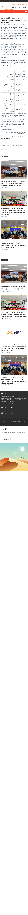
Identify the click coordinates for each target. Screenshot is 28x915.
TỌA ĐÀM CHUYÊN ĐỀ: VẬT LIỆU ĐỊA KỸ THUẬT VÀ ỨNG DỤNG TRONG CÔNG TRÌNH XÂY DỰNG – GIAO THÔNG (13, 183)
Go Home (6, 439)
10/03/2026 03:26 (4, 249)
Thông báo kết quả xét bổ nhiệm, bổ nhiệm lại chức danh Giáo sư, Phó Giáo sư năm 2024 (14, 20)
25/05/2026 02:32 (4, 216)
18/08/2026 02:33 (4, 187)
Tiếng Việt (10, 1)
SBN (2, 24)
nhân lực (9, 145)
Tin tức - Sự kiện (21, 24)
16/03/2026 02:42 (5, 352)
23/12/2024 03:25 (10, 24)
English (15, 1)
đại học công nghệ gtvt (17, 145)
